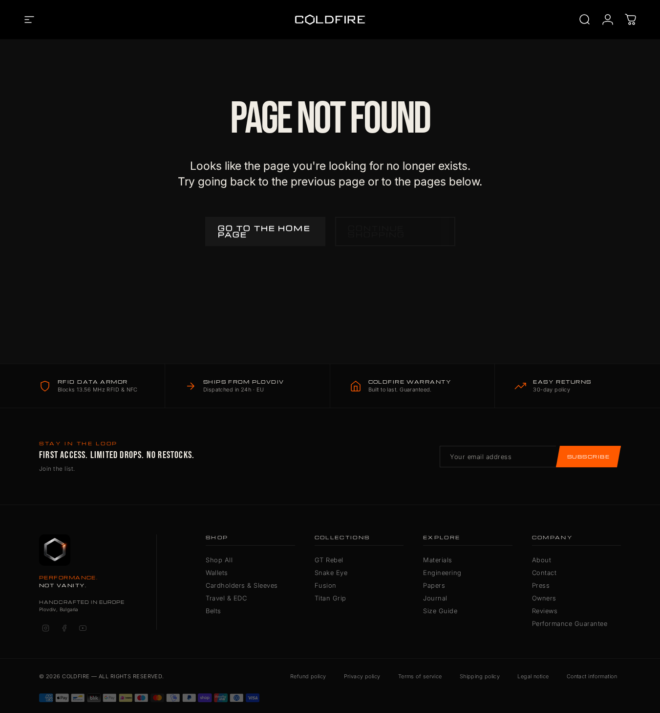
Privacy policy (362, 676)
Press (541, 585)
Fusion (326, 585)
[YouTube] (82, 628)
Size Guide (440, 611)
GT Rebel (329, 560)
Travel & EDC (226, 598)
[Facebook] (64, 628)
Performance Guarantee (570, 623)
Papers (434, 585)
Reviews (545, 611)
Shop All (219, 560)
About (542, 560)
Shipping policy (480, 676)
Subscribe (588, 457)
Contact (544, 572)
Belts (213, 611)
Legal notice (533, 676)
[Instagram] (45, 628)
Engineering (442, 572)
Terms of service (420, 676)
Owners (544, 598)
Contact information (592, 676)
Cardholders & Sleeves (242, 585)
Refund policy (308, 676)
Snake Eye (331, 572)
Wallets (217, 572)
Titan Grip (330, 598)
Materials (437, 560)
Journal (435, 598)
